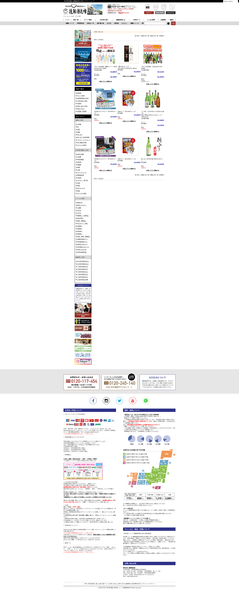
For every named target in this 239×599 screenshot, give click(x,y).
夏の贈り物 (95, 23)
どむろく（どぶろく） (83, 140)
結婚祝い (79, 226)
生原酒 (79, 177)
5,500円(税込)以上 (82, 269)
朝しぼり (79, 134)
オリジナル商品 (81, 145)
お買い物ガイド (103, 583)
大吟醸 (79, 124)
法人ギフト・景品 (82, 223)
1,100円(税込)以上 (82, 277)
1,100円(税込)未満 (82, 279)
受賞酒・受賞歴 (81, 111)
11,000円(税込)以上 (83, 264)
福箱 (78, 191)
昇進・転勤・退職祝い (83, 236)
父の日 (79, 210)
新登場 (111, 23)
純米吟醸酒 (80, 159)
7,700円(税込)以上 (82, 266)
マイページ (170, 12)
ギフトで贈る (88, 20)
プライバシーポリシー (148, 583)
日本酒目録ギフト (82, 241)
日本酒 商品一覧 (92, 583)
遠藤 (78, 132)
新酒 (78, 185)
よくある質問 (151, 20)
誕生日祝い (80, 218)
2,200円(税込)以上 (82, 274)
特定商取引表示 (136, 583)
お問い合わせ (113, 583)
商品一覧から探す (82, 106)
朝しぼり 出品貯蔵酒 (83, 137)
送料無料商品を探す (83, 98)
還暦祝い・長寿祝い (83, 215)
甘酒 (78, 183)
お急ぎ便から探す (82, 101)
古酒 (78, 170)
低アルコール (81, 188)
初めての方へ (81, 108)
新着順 (161, 36)
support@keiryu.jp (132, 576)
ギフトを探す (81, 95)
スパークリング (81, 172)
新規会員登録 (160, 12)
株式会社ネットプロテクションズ (86, 508)
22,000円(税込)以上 (83, 261)
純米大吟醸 (80, 154)
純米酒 (79, 162)
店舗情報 (163, 20)
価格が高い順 (154, 36)
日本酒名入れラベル (83, 247)
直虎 (78, 129)
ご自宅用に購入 (103, 20)
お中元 (104, 23)
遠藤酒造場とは (120, 20)
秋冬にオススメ (81, 205)
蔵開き (172, 20)
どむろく (119, 23)
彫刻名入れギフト (82, 244)
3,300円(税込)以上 (82, 272)
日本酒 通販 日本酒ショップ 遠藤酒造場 (118, 587)
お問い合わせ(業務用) (124, 583)
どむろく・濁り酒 (82, 180)
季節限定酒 (75, 23)
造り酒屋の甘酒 (81, 142)
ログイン (149, 12)
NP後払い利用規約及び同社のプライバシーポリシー (78, 512)
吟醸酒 (79, 164)
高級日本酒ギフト (82, 239)
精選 (78, 167)
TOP (85, 583)
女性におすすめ (81, 249)
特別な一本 (85, 23)
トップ (67, 20)
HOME (95, 32)
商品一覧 (76, 20)
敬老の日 (79, 202)
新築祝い (79, 228)
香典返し (79, 234)
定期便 (79, 103)
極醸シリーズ (65, 23)
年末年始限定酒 (81, 252)
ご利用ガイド (136, 20)
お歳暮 (79, 208)
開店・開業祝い (81, 221)
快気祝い (79, 231)
